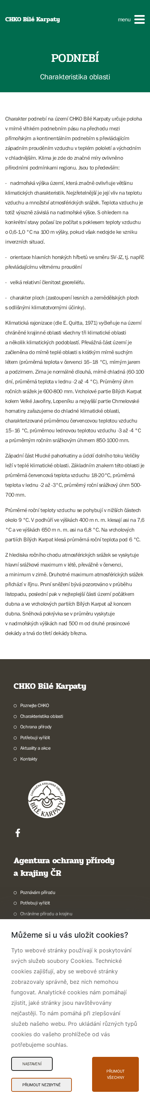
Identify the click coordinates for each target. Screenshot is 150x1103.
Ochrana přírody (36, 726)
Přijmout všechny (115, 1074)
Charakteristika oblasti (41, 716)
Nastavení (32, 1063)
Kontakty (28, 759)
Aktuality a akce (35, 748)
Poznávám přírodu (37, 892)
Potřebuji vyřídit (35, 737)
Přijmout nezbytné (41, 1084)
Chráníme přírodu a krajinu (46, 913)
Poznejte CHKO (34, 705)
